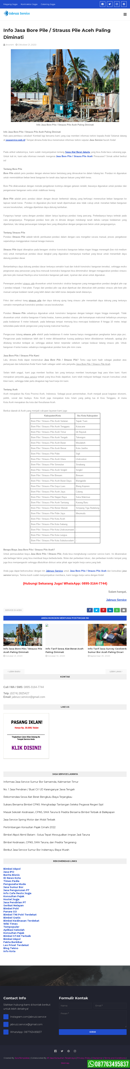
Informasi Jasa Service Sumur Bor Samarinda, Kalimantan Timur (40, 781)
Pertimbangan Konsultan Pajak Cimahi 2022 (29, 827)
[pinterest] (124, 4)
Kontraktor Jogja (29, 4)
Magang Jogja (10, 4)
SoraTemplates (22, 1058)
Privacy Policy (84, 1058)
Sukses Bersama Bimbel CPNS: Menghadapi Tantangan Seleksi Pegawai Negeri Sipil (53, 804)
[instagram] (117, 4)
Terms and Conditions (114, 1058)
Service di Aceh (13, 610)
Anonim (9, 44)
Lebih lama (115, 671)
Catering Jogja (48, 4)
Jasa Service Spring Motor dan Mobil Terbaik (29, 819)
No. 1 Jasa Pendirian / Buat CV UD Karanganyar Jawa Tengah (39, 789)
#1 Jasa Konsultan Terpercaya (61, 1058)
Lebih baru (14, 671)
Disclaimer (97, 1058)
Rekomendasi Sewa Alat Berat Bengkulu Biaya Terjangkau (37, 796)
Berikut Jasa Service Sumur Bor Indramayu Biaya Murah (36, 849)
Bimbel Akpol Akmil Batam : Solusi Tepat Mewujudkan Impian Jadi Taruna (46, 834)
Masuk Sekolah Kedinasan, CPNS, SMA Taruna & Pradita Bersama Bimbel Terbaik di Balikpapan (59, 812)
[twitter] (109, 4)
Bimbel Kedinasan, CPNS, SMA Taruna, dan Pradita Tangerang (39, 842)
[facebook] (102, 4)
